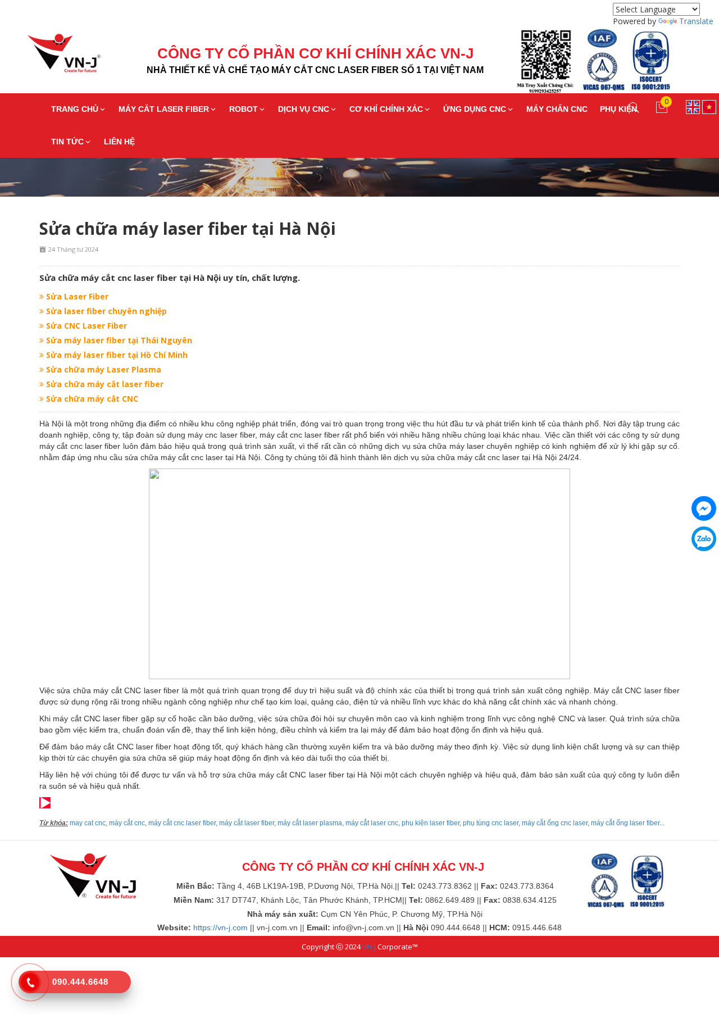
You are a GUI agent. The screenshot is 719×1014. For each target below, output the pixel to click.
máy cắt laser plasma (309, 823)
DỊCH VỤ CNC (303, 108)
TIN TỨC (67, 141)
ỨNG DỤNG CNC (474, 108)
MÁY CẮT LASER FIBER (164, 108)
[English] (693, 106)
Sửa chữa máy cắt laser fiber (103, 384)
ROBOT (243, 108)
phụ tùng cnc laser (490, 823)
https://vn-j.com (220, 927)
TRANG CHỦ (74, 108)
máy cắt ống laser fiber (625, 823)
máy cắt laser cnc (371, 823)
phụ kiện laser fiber (430, 823)
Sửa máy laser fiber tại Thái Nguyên (118, 340)
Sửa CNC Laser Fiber (85, 325)
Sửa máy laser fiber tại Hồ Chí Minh (116, 354)
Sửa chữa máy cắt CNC (91, 398)
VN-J (369, 947)
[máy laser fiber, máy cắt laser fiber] (93, 875)
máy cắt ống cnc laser (555, 823)
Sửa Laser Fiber (76, 296)
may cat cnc (88, 823)
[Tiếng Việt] (709, 106)
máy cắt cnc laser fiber (182, 823)
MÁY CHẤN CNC (557, 108)
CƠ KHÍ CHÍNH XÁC (386, 108)
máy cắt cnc (127, 823)
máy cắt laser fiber (246, 823)
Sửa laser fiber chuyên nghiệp (105, 311)
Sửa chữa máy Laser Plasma (102, 369)
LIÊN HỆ (119, 141)
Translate (696, 21)
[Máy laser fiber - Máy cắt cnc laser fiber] (55, 56)
